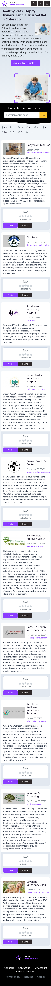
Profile (10, 225)
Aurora (40, 127)
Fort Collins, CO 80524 (36, 635)
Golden (16, 132)
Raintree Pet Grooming (34, 794)
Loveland (33, 132)
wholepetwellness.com (37, 721)
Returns (28, 976)
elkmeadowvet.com (35, 546)
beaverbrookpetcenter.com (39, 472)
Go (43, 115)
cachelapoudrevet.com (37, 637)
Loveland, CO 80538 (35, 889)
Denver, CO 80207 (34, 718)
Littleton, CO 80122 (35, 317)
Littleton (25, 127)
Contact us (24, 967)
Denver (16, 127)
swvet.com (31, 320)
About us (9, 967)
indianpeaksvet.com (36, 389)
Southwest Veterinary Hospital (33, 309)
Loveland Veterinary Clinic (36, 883)
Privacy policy (13, 976)
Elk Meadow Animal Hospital (36, 537)
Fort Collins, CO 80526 (36, 801)
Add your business (25, 971)
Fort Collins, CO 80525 (36, 242)
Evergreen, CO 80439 (36, 469)
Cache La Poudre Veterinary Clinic (37, 628)
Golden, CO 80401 (35, 150)
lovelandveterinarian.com (38, 892)
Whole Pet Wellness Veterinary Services (33, 708)
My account (40, 967)
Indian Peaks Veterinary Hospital (34, 378)
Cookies (41, 976)
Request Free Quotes (24, 63)
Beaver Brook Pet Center (37, 462)
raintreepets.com (34, 804)
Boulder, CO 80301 (35, 386)
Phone (25, 225)
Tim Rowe (32, 237)
